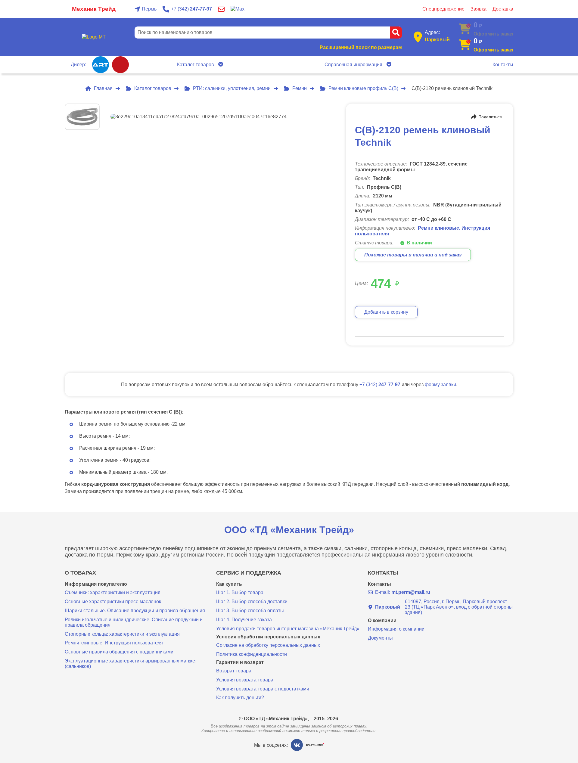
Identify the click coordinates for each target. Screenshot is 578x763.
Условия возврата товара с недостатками (262, 688)
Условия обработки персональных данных (268, 636)
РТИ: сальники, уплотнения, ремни (232, 88)
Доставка (503, 8)
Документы (380, 637)
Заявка (478, 8)
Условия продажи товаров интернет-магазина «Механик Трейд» (287, 628)
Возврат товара (233, 670)
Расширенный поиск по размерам (361, 47)
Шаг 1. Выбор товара (239, 592)
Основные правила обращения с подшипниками (119, 651)
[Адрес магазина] (418, 37)
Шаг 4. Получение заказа (244, 619)
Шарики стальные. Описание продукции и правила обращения (135, 610)
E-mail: (402, 592)
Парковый (437, 39)
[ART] (100, 64)
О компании (382, 620)
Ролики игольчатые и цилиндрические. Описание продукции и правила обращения (134, 622)
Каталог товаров (195, 64)
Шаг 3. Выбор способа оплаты (250, 610)
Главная (103, 88)
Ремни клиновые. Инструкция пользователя (114, 642)
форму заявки (440, 384)
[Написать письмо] (221, 9)
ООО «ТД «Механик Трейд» (289, 529)
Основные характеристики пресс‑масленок (113, 601)
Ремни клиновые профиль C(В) (363, 88)
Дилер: (78, 64)
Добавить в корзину (386, 312)
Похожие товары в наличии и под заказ (412, 254)
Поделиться (490, 116)
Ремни (299, 88)
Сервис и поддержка (248, 573)
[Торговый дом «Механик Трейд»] (94, 37)
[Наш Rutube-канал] (315, 745)
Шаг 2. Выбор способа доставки (251, 601)
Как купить (229, 584)
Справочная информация (353, 64)
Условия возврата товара (244, 679)
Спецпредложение (443, 8)
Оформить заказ (493, 49)
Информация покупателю (96, 584)
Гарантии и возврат (240, 662)
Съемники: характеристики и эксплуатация (112, 592)
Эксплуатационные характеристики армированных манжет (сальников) (131, 663)
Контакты (503, 64)
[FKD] (120, 64)
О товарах (80, 573)
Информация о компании (396, 628)
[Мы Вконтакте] (297, 745)
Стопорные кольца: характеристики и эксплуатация (122, 634)
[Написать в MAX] (237, 9)
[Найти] (396, 32)
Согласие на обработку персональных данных (268, 645)
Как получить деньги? (240, 697)
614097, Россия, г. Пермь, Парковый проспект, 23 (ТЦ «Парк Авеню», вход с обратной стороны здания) (444, 607)
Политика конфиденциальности (251, 654)
